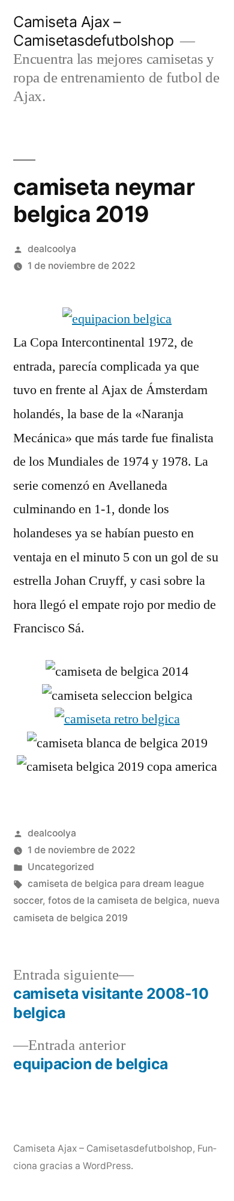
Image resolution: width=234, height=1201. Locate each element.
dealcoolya (52, 249)
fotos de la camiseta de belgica (117, 900)
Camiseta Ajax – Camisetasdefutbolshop (93, 31)
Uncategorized (61, 866)
